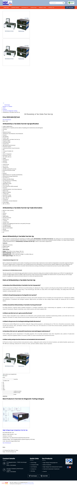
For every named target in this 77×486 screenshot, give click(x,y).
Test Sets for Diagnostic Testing (10, 110)
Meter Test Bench (47, 464)
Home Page (6, 7)
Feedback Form (42, 7)
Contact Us (51, 7)
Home (4, 108)
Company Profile (15, 7)
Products (5, 109)
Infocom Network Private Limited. (27, 483)
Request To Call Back (7, 106)
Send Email (70, 7)
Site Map (33, 471)
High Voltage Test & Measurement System (52, 466)
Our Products (24, 7)
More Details (34, 7)
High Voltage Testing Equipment (50, 462)
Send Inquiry (7, 105)
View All (44, 471)
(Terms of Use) (30, 482)
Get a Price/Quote (7, 119)
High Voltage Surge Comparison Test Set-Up (15, 430)
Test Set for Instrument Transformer (51, 469)
